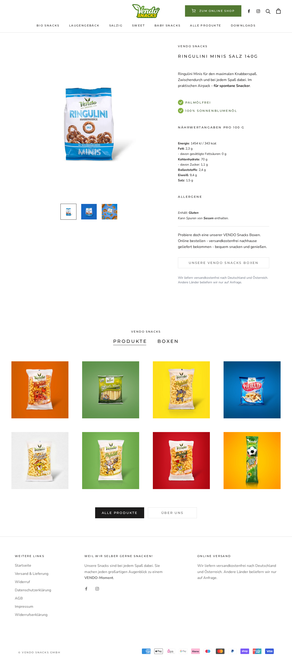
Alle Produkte (205, 25)
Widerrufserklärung (31, 614)
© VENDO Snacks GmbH (39, 652)
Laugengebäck (84, 25)
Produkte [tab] (130, 341)
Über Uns (172, 513)
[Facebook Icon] (249, 11)
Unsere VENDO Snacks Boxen (223, 263)
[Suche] (268, 11)
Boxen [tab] (168, 341)
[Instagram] (97, 588)
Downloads (243, 25)
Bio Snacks (48, 25)
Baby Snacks (167, 25)
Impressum (24, 606)
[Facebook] (86, 588)
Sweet (138, 25)
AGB (19, 598)
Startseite (23, 565)
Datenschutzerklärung (33, 590)
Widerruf (22, 581)
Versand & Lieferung (31, 573)
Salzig (116, 25)
